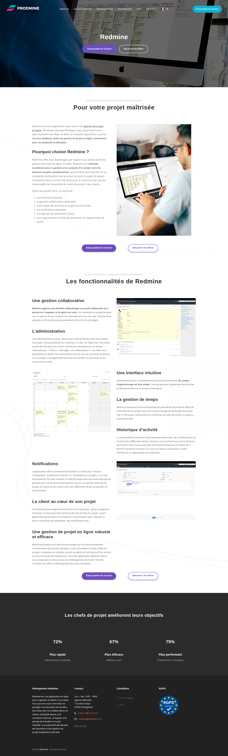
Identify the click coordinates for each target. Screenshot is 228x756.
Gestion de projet (83, 8)
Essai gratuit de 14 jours (207, 9)
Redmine (64, 8)
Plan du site (80, 726)
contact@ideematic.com (90, 719)
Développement (104, 8)
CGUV (121, 704)
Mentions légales (126, 698)
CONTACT (151, 8)
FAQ (139, 8)
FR (167, 8)
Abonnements (125, 8)
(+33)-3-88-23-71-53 (88, 713)
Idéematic (43, 749)
